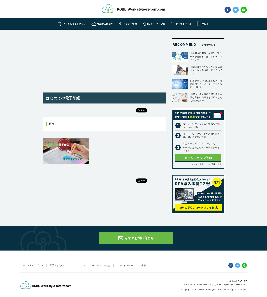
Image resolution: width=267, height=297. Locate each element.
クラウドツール (125, 265)
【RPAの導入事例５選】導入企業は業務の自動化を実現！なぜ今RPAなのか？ (206, 97)
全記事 (142, 265)
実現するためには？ (60, 265)
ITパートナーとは (101, 265)
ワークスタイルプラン (31, 265)
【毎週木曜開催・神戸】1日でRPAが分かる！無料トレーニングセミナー (206, 56)
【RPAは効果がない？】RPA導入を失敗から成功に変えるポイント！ (206, 70)
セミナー (81, 265)
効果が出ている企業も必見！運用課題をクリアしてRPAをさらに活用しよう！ (206, 83)
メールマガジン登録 (198, 157)
